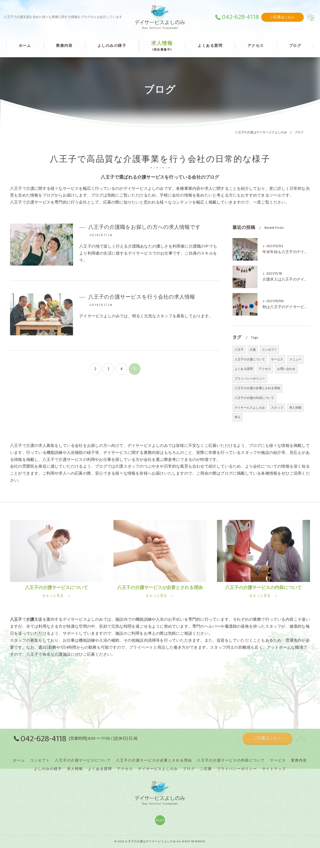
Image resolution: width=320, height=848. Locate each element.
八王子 (239, 349)
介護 (253, 349)
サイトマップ (274, 769)
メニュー (295, 359)
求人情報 (295, 407)
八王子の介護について (249, 359)
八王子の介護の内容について (254, 397)
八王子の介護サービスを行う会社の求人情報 (141, 297)
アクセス (265, 368)
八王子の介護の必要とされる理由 (257, 388)
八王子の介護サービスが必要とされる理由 (154, 760)
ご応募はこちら (282, 17)
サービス (277, 359)
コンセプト (269, 349)
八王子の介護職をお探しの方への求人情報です (144, 227)
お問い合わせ (286, 368)
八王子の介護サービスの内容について (231, 760)
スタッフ (277, 407)
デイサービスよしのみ (249, 407)
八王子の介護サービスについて (83, 760)
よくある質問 (243, 368)
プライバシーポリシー (249, 378)
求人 (237, 417)
